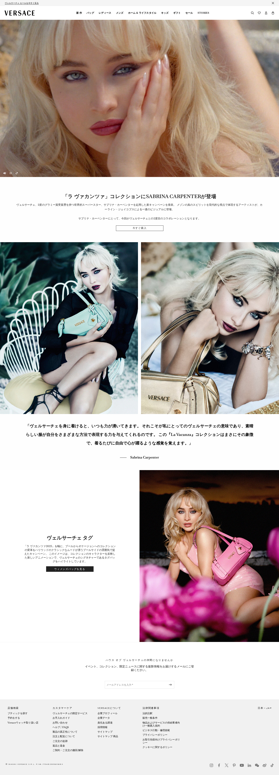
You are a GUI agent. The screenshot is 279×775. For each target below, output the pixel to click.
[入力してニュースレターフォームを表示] (171, 685)
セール (189, 12)
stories (203, 12)
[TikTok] (272, 765)
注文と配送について (64, 736)
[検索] (252, 12)
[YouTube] (242, 765)
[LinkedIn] (249, 765)
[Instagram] (211, 765)
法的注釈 (147, 713)
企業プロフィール (107, 713)
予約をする (14, 717)
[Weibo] (264, 765)
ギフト (177, 12)
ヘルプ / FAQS (61, 727)
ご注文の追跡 (60, 741)
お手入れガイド (61, 717)
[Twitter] (226, 765)
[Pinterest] (234, 765)
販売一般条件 (150, 717)
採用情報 (102, 727)
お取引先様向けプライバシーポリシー (161, 741)
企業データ (104, 717)
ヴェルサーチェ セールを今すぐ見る (22, 3)
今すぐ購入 (140, 228)
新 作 (79, 12)
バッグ (90, 12)
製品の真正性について (65, 731)
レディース (105, 12)
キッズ (165, 12)
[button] (272, 12)
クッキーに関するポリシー (157, 747)
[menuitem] (79, 13)
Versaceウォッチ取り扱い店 (23, 722)
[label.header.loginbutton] (266, 12)
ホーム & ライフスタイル (142, 12)
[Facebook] (219, 765)
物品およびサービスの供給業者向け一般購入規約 (161, 724)
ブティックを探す (18, 713)
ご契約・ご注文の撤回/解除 (68, 750)
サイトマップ (105, 731)
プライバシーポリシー (155, 734)
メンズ (120, 12)
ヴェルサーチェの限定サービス (70, 713)
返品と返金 (59, 745)
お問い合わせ (60, 722)
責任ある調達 (105, 722)
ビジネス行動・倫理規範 (156, 730)
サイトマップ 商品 (108, 736)
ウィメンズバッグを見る (69, 569)
